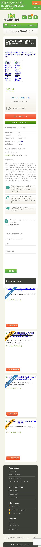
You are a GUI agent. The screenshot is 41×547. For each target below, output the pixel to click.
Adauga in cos (20, 116)
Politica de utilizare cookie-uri (19, 482)
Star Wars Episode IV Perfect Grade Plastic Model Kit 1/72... (19, 341)
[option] (9, 71)
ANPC (34, 537)
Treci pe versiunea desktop (20, 544)
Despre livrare (13, 497)
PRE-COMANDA (14, 526)
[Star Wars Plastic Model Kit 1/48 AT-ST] (21, 290)
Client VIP (12, 522)
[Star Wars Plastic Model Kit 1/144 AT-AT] (21, 423)
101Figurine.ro (11, 17)
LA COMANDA (13, 529)
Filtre (31, 25)
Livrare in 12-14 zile (20, 101)
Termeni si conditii (15, 478)
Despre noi (12, 471)
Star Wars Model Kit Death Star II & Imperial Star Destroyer (19, 383)
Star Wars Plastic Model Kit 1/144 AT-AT (20, 428)
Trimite (11, 271)
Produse (16, 25)
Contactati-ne (15, 513)
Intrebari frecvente (15, 475)
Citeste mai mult (7, 8)
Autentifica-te (9, 155)
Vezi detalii (12, 325)
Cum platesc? (13, 494)
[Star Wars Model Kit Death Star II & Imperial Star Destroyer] (21, 379)
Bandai (20, 141)
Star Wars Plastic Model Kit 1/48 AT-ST (20, 294)
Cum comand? (13, 491)
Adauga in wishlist (20, 122)
